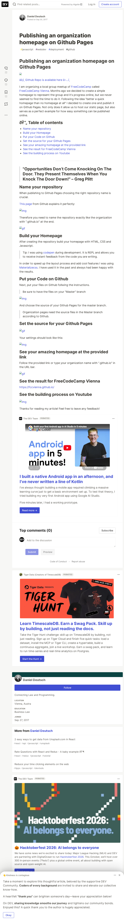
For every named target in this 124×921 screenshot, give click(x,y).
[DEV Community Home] (5, 4)
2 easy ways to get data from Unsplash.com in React (44, 741)
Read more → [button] (29, 510)
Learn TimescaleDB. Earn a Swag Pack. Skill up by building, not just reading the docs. (66, 626)
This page (25, 203)
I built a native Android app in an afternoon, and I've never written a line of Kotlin (66, 479)
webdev (41, 49)
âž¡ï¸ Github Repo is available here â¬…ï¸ (44, 79)
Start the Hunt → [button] (32, 658)
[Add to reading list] (6, 93)
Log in (91, 4)
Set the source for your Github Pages (46, 140)
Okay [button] (8, 915)
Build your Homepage (36, 132)
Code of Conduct (58, 561)
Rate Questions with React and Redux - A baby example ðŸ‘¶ (49, 753)
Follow (67, 687)
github (70, 49)
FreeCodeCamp (81, 86)
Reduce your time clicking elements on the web (41, 766)
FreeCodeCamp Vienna (34, 90)
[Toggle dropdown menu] (113, 418)
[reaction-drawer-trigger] (6, 70)
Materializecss (28, 267)
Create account (110, 4)
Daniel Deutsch (36, 16)
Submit (32, 551)
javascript (27, 49)
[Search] (14, 4)
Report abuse (78, 561)
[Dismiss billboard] (119, 875)
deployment (56, 49)
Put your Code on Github (39, 136)
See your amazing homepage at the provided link (54, 145)
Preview (47, 551)
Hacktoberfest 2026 (71, 856)
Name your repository (37, 128)
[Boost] (6, 104)
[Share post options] (6, 115)
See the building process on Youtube (46, 153)
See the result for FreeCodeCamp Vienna (49, 149)
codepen (48, 252)
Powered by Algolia (70, 4)
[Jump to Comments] (6, 81)
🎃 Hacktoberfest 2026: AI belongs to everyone (57, 847)
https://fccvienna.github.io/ (36, 387)
